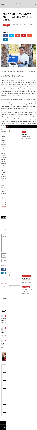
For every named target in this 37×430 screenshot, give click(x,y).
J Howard (15, 25)
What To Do (6, 25)
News (23, 132)
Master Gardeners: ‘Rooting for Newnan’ (26, 136)
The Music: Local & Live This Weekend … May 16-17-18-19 (28, 292)
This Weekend (25, 287)
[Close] (8, 126)
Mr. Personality (26, 276)
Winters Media (19, 4)
